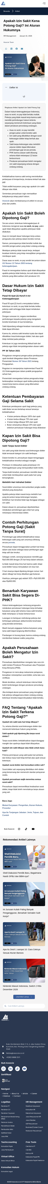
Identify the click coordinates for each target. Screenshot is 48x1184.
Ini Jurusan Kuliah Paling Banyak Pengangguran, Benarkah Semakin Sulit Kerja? (21, 912)
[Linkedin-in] (10, 1068)
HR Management (9, 36)
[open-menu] (44, 3)
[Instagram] (19, 829)
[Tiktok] (17, 1068)
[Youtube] (24, 1068)
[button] (6, 48)
